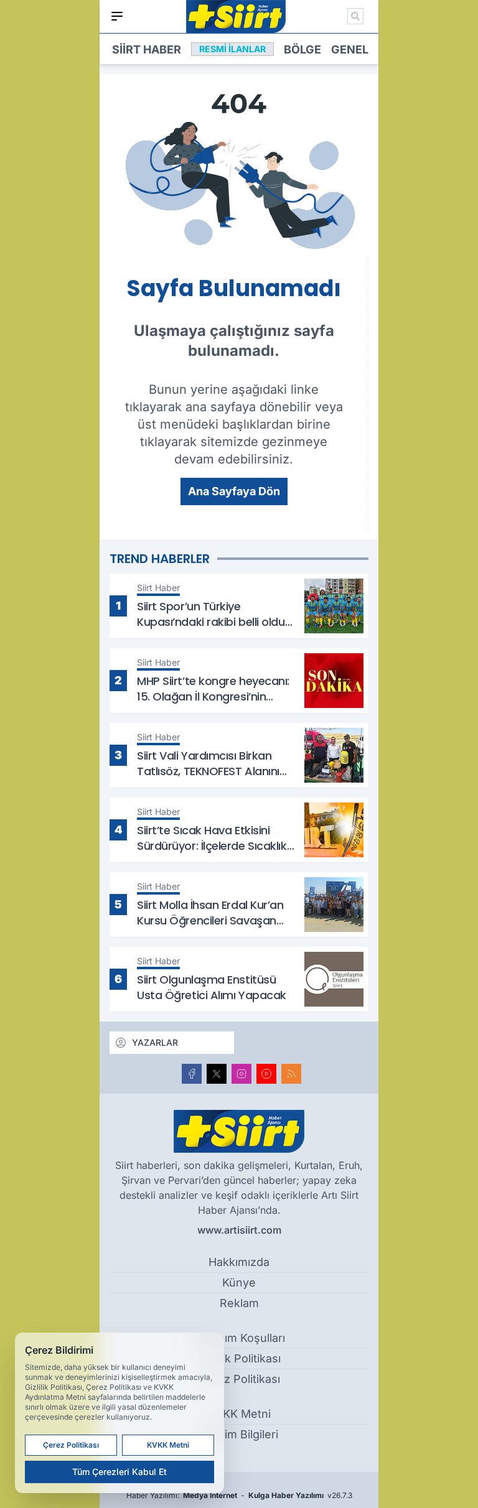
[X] (217, 1074)
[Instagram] (241, 1074)
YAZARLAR (155, 1042)
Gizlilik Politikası (239, 1358)
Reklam (239, 1303)
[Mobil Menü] (117, 16)
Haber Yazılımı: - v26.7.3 (239, 1495)
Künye (239, 1282)
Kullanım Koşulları (239, 1337)
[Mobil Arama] (355, 16)
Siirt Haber (146, 49)
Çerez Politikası (239, 1378)
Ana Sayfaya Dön (234, 491)
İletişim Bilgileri (239, 1434)
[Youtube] (266, 1074)
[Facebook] (192, 1074)
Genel (349, 49)
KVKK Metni (239, 1413)
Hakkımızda (239, 1261)
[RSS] (291, 1074)
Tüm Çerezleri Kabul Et (119, 1471)
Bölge (302, 49)
